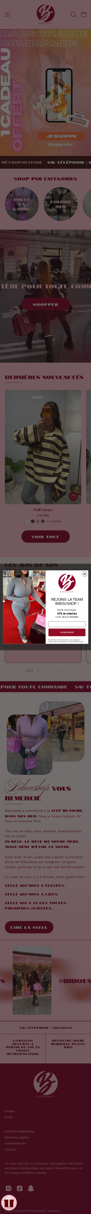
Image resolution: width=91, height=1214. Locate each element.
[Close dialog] (84, 574)
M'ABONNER (66, 632)
